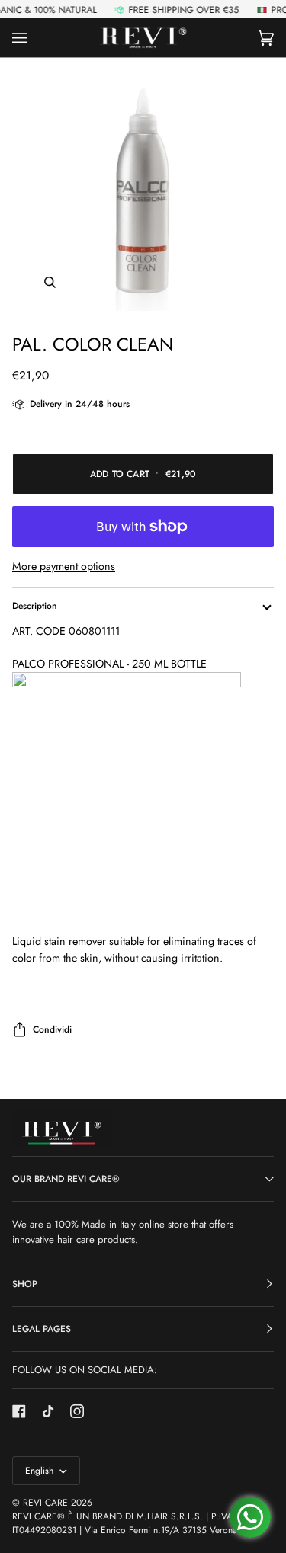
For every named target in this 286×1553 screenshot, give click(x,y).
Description (34, 606)
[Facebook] (19, 1411)
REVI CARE (45, 1503)
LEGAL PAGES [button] (41, 1329)
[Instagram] (77, 1411)
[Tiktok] (48, 1411)
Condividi (52, 1029)
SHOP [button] (24, 1284)
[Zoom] (143, 190)
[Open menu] (35, 37)
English (40, 1471)
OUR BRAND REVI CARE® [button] (66, 1179)
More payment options (63, 566)
